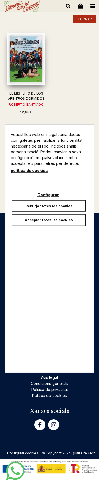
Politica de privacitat (49, 389)
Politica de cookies (49, 395)
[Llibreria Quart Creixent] (21, 7)
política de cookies (29, 170)
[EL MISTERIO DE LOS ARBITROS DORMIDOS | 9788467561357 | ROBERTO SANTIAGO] (26, 59)
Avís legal (49, 377)
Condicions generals (49, 383)
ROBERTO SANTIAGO (26, 104)
